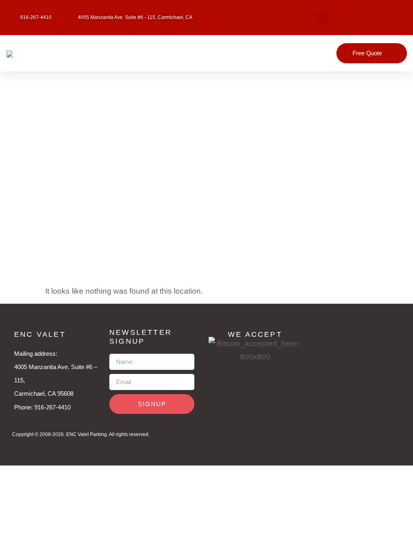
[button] (322, 18)
